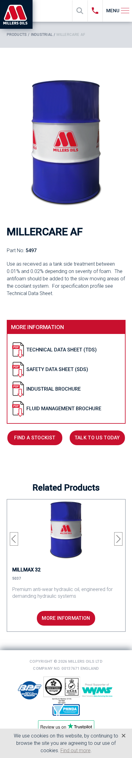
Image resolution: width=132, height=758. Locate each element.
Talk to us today (97, 438)
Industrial (41, 34)
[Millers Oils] (18, 14)
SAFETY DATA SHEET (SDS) (57, 369)
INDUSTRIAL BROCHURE (53, 389)
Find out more (75, 750)
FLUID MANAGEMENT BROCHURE (63, 408)
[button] (14, 539)
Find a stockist (34, 438)
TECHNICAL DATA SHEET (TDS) (61, 350)
